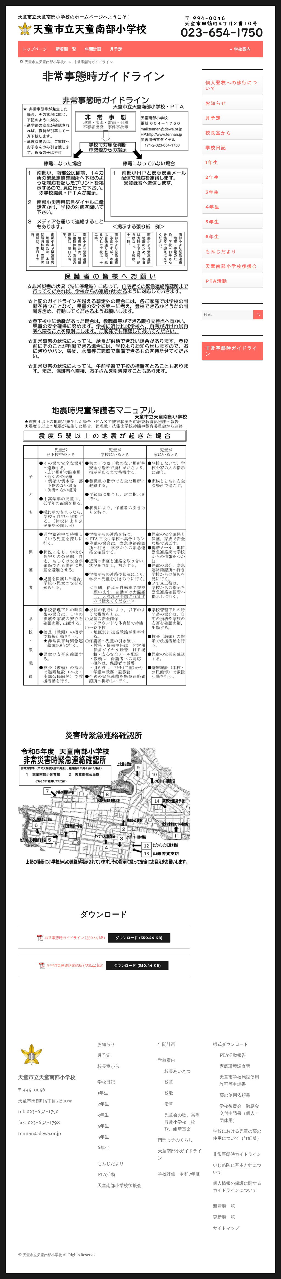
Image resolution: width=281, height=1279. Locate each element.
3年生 (212, 192)
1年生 (212, 162)
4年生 (213, 207)
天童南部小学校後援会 (232, 266)
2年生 (212, 177)
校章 (168, 1082)
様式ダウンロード (230, 1044)
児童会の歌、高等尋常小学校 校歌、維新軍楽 (181, 1122)
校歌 (168, 1093)
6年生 (213, 236)
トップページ (34, 49)
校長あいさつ (177, 1071)
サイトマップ (226, 1228)
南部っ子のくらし (175, 1140)
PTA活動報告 (233, 1055)
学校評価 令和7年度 (179, 1174)
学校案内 (242, 49)
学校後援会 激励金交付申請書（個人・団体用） (239, 1113)
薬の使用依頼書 (235, 1095)
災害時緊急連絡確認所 (64, 965)
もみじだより (221, 251)
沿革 (168, 1104)
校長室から (219, 132)
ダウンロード (127, 938)
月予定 (116, 49)
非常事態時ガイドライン (104, 76)
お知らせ (216, 103)
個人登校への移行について (232, 85)
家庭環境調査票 (235, 1066)
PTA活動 (216, 281)
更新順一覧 (224, 1217)
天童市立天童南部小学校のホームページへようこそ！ (75, 16)
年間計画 (93, 49)
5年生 (213, 221)
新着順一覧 (66, 49)
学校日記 (216, 147)
